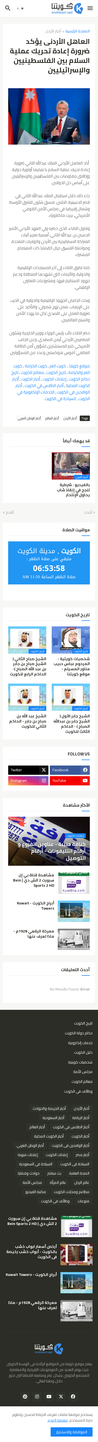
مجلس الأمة (83, 1071)
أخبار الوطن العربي (29, 418)
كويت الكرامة (36, 366)
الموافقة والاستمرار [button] (71, 1431)
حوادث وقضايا (28, 1173)
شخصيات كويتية (80, 1062)
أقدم (10, 512)
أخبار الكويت (30, 379)
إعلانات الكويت (54, 379)
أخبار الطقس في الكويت (43, 385)
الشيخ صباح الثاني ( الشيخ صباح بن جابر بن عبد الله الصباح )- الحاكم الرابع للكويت (28, 666)
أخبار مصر (82, 1154)
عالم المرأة (58, 1182)
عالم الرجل (81, 1182)
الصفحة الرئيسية (77, 31)
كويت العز (58, 366)
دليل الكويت (83, 1052)
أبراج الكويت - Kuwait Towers (35, 906)
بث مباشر (54, 1173)
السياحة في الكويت (60, 399)
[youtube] (49, 1396)
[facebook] (73, 1396)
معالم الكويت (32, 372)
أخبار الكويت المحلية (49, 1136)
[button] (90, 8)
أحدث (88, 512)
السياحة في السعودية (35, 1163)
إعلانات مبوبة (28, 1154)
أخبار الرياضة (80, 1117)
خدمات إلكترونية (80, 1042)
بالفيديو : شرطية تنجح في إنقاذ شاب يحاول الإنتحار (73, 490)
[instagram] (37, 1396)
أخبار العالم (52, 418)
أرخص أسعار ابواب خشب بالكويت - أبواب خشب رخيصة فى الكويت (31, 1252)
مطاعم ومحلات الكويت (71, 1191)
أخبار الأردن (53, 31)
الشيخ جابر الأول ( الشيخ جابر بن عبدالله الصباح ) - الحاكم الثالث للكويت (71, 724)
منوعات (83, 1201)
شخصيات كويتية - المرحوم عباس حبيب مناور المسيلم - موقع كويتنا (72, 666)
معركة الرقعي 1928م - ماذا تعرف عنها (33, 934)
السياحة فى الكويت (74, 1163)
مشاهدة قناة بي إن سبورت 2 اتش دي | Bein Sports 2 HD (33, 880)
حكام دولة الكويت (79, 1032)
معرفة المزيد (57, 1420)
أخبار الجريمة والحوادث (49, 1108)
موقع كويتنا (79, 366)
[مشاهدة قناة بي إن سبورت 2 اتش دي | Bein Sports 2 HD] (74, 883)
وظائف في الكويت (78, 1091)
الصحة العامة (79, 1173)
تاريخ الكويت (56, 372)
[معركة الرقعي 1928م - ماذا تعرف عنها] (74, 939)
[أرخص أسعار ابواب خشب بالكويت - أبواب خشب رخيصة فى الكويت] (76, 1254)
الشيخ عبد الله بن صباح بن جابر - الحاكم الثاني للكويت (27, 721)
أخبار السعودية (53, 1117)
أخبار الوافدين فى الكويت (70, 1145)
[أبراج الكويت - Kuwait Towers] (74, 911)
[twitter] (61, 1396)
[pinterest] (25, 1396)
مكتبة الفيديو (35, 1191)
